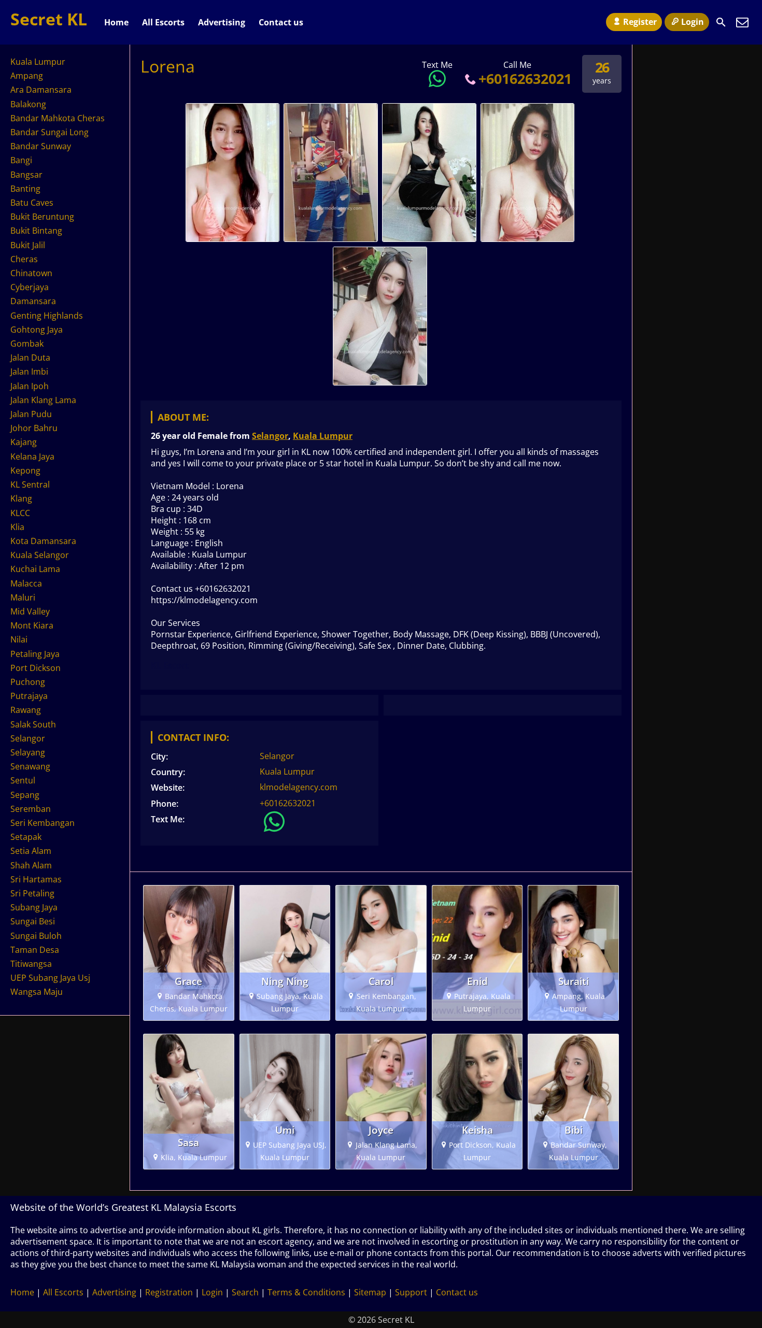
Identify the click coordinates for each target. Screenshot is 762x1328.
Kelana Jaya (32, 456)
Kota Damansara (43, 541)
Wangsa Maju (36, 991)
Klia (17, 527)
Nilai (18, 639)
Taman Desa (34, 949)
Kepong (25, 470)
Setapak (25, 837)
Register (640, 21)
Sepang (24, 795)
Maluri (22, 597)
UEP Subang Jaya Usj (50, 977)
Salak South (33, 724)
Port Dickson (35, 668)
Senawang (30, 766)
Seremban (30, 809)
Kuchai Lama (35, 569)
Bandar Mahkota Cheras (57, 118)
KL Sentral (30, 484)
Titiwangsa (31, 963)
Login (692, 21)
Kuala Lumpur (322, 435)
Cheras (24, 259)
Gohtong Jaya (36, 329)
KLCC (20, 513)
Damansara (33, 301)
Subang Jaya (34, 907)
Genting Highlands (46, 315)
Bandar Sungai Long (49, 132)
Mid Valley (30, 611)
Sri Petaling (32, 893)
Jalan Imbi (29, 371)
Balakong (28, 104)
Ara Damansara (41, 89)
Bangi (21, 160)
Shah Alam (31, 865)
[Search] (721, 22)
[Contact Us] (742, 22)
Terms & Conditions (306, 1292)
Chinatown (31, 273)
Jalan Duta (30, 357)
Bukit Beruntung (42, 216)
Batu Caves (31, 202)
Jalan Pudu (31, 414)
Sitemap (370, 1292)
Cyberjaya (29, 287)
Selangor (270, 435)
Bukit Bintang (36, 230)
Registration (169, 1292)
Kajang (23, 442)
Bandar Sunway (40, 146)
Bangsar (26, 174)
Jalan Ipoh (29, 386)
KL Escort (170, 665)
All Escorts (163, 22)
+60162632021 (525, 78)
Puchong (27, 682)
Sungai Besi (32, 921)
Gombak (27, 343)
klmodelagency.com (298, 787)
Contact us (281, 22)
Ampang (26, 75)
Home (116, 22)
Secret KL (48, 19)
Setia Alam (30, 850)
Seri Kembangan (42, 823)
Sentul (22, 780)
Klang (21, 498)
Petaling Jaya (35, 654)
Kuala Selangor (39, 555)
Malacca (26, 583)
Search (245, 1292)
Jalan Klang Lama (43, 400)
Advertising (221, 22)
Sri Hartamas (36, 879)
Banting (25, 188)
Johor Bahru (34, 428)
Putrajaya (29, 696)
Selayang (27, 752)
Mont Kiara (31, 625)
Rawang (25, 710)
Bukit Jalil (27, 245)
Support (411, 1292)
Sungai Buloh (36, 935)
